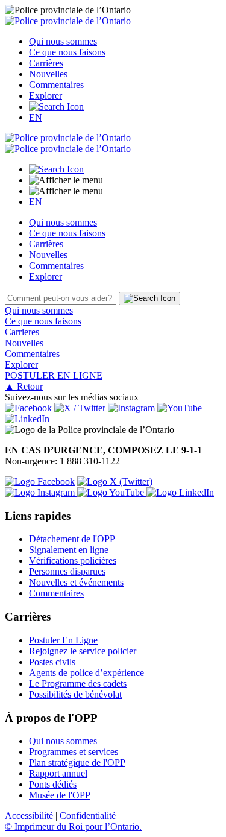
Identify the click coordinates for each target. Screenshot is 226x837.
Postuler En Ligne (63, 640)
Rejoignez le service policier (82, 651)
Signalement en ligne (68, 550)
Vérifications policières (72, 560)
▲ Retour (24, 386)
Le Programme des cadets (78, 683)
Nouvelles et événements (76, 582)
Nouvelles (48, 74)
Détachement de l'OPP (72, 539)
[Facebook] (29, 408)
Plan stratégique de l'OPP (77, 762)
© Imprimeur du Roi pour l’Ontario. (73, 826)
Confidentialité (88, 815)
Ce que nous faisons (67, 52)
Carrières (46, 63)
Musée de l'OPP (59, 795)
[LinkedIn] (27, 419)
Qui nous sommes (63, 41)
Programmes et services (73, 752)
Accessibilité (29, 815)
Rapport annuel (58, 773)
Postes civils (52, 662)
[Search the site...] (56, 169)
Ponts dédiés (53, 784)
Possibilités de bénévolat (75, 694)
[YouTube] (179, 408)
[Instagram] (132, 408)
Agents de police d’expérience (86, 673)
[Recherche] (56, 106)
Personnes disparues (67, 571)
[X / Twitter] (81, 408)
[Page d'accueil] (68, 21)
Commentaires (56, 85)
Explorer (45, 95)
